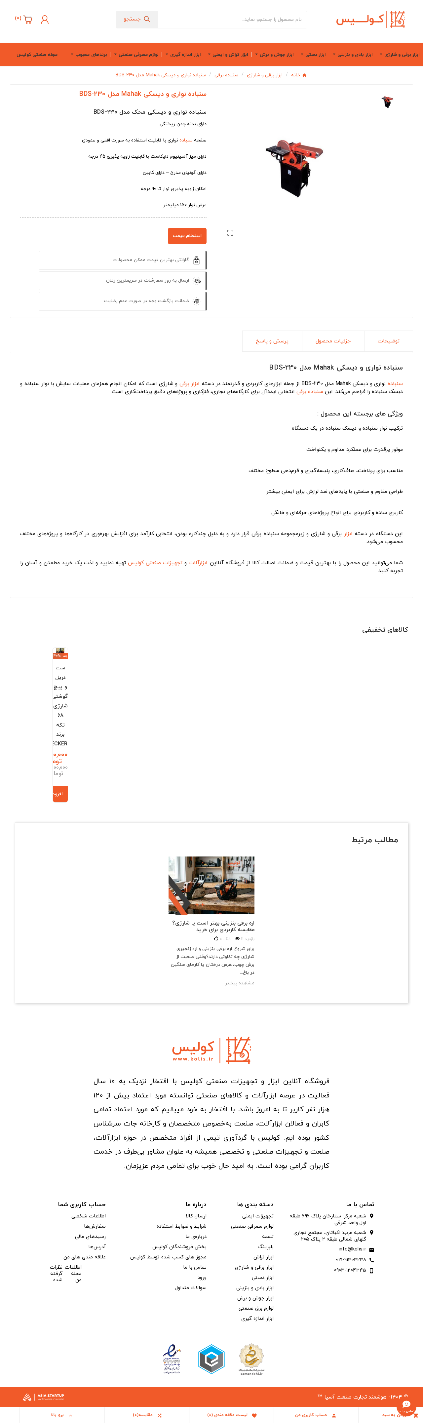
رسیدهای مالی (90, 1236)
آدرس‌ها (97, 1247)
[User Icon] (44, 19)
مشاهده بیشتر (239, 983)
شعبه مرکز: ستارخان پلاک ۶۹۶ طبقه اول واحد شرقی (327, 1219)
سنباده (186, 140)
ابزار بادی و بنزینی (255, 1288)
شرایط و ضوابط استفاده (182, 1226)
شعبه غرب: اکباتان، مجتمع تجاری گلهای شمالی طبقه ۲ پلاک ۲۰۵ (329, 1236)
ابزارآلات (198, 563)
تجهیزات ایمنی (258, 1216)
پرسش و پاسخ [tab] (272, 341)
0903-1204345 (350, 1270)
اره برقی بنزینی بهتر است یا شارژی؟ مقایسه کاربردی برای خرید (213, 926)
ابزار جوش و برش (255, 1298)
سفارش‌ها (95, 1226)
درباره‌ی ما (196, 1236)
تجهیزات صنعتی (164, 563)
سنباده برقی (309, 391)
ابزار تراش (263, 1257)
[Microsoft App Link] (171, 1359)
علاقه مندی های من (84, 1257)
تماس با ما (195, 1267)
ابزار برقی (189, 383)
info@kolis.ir (352, 1249)
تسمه (268, 1236)
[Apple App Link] (251, 1359)
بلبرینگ (266, 1247)
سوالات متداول (191, 1288)
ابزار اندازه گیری (257, 1318)
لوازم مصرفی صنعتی (252, 1226)
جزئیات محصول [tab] (333, 341)
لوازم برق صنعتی (256, 1308)
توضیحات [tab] (389, 341)
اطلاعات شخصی (88, 1216)
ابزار (348, 533)
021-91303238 (351, 1259)
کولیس (136, 563)
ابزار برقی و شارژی (254, 1267)
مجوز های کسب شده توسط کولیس (168, 1257)
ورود (202, 1277)
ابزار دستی (263, 1277)
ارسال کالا (196, 1216)
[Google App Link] (211, 1359)
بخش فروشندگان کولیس (179, 1247)
